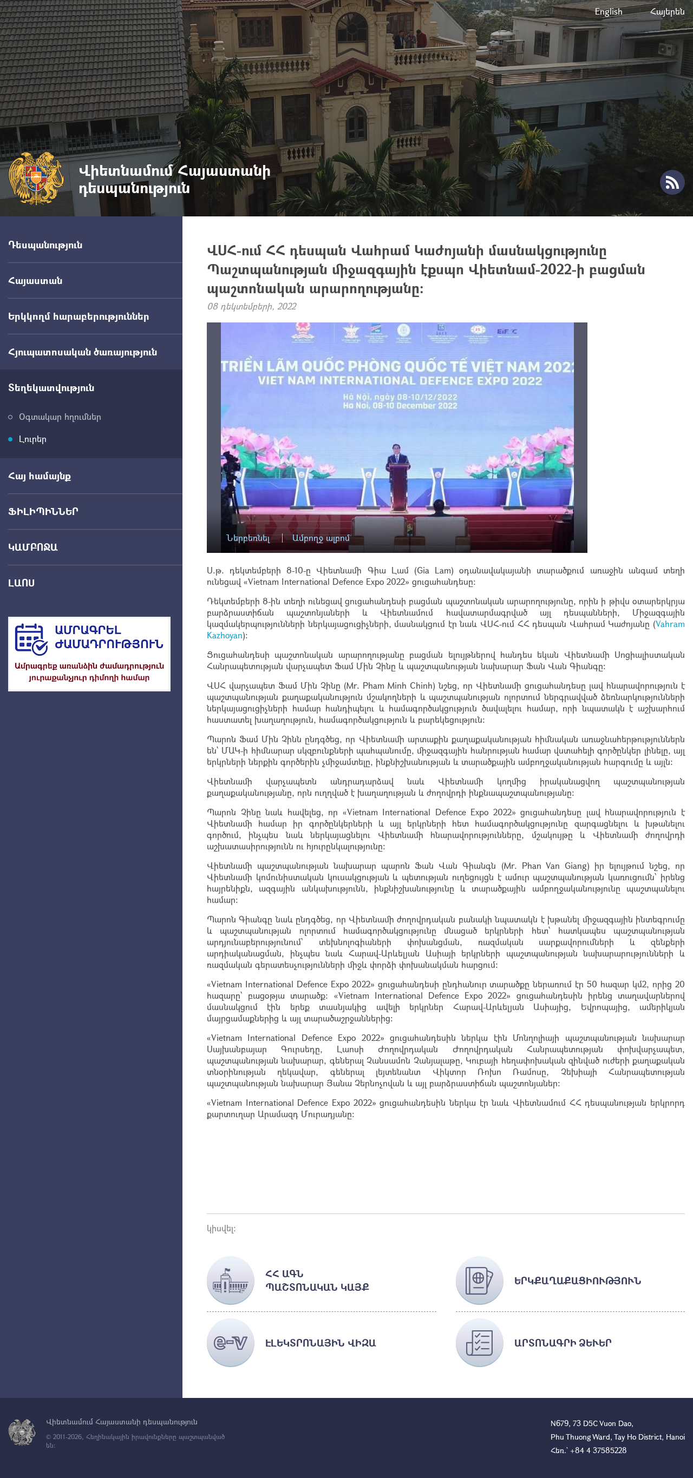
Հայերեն (667, 11)
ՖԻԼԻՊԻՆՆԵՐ (43, 511)
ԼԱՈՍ (21, 582)
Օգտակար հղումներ (60, 416)
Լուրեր (33, 438)
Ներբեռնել (248, 538)
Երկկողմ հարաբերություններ (78, 315)
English (609, 11)
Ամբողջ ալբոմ (321, 538)
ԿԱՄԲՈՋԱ (33, 546)
